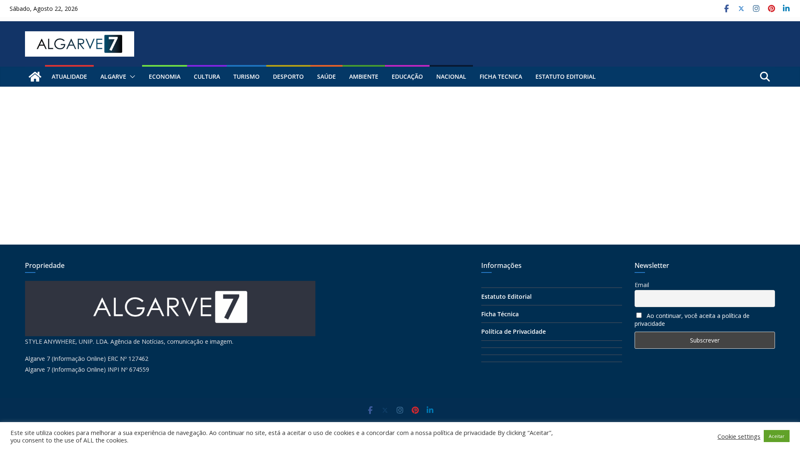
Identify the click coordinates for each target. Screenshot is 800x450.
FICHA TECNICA (501, 76)
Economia (164, 76)
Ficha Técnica (500, 314)
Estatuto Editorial (565, 76)
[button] (130, 76)
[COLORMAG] (170, 286)
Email (642, 285)
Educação (407, 76)
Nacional (451, 76)
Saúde (326, 76)
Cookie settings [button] (739, 436)
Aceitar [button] (777, 436)
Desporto (288, 76)
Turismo (246, 76)
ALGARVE (113, 76)
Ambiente (363, 76)
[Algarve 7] (35, 77)
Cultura (207, 76)
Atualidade (69, 76)
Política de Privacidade (513, 331)
